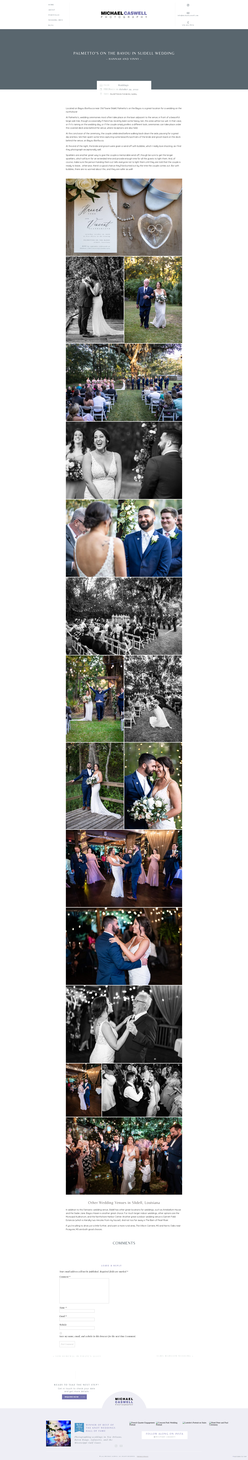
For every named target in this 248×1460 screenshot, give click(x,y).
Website (63, 1324)
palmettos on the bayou (120, 94)
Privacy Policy (142, 1456)
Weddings (123, 85)
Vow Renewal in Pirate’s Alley (78, 1356)
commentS (124, 1243)
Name (63, 1307)
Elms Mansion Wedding (174, 1356)
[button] (124, 217)
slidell (134, 94)
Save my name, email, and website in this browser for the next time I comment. (97, 1336)
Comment (64, 1276)
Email (63, 1316)
